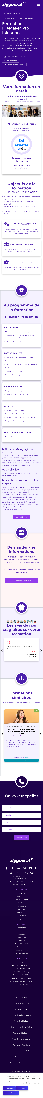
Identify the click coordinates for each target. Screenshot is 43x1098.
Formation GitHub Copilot (21, 1015)
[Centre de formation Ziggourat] (21, 4)
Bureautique (21, 906)
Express (21, 919)
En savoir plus (11, 1093)
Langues (21, 909)
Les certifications (21, 953)
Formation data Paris (21, 1051)
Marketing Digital (21, 900)
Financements (21, 940)
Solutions (21, 934)
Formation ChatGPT (21, 1009)
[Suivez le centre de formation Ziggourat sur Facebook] (6, 868)
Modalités (21, 931)
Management (21, 912)
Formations (21, 928)
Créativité (21, 903)
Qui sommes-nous (21, 944)
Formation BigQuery (21, 1021)
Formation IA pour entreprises (21, 1063)
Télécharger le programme (15, 64)
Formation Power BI (21, 1003)
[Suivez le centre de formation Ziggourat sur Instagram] (24, 868)
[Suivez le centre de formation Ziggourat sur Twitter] (12, 868)
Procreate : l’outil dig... (21, 972)
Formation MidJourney (21, 1033)
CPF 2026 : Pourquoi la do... (21, 965)
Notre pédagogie (21, 517)
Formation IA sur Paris (21, 1045)
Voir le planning (11, 60)
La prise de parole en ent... (21, 968)
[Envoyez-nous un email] (30, 868)
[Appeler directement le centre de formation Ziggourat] (36, 868)
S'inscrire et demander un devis (17, 56)
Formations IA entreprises (21, 1039)
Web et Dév (21, 896)
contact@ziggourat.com (21, 885)
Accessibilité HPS (21, 950)
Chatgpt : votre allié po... (21, 978)
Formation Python (22, 997)
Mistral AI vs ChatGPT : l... (21, 975)
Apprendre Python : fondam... (21, 984)
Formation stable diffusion (21, 1027)
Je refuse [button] (22, 1088)
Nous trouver (21, 947)
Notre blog (21, 962)
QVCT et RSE (21, 916)
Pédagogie (21, 937)
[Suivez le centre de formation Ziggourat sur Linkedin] (18, 868)
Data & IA (21, 893)
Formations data (21, 1057)
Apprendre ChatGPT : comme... (21, 981)
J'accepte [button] (9, 1088)
